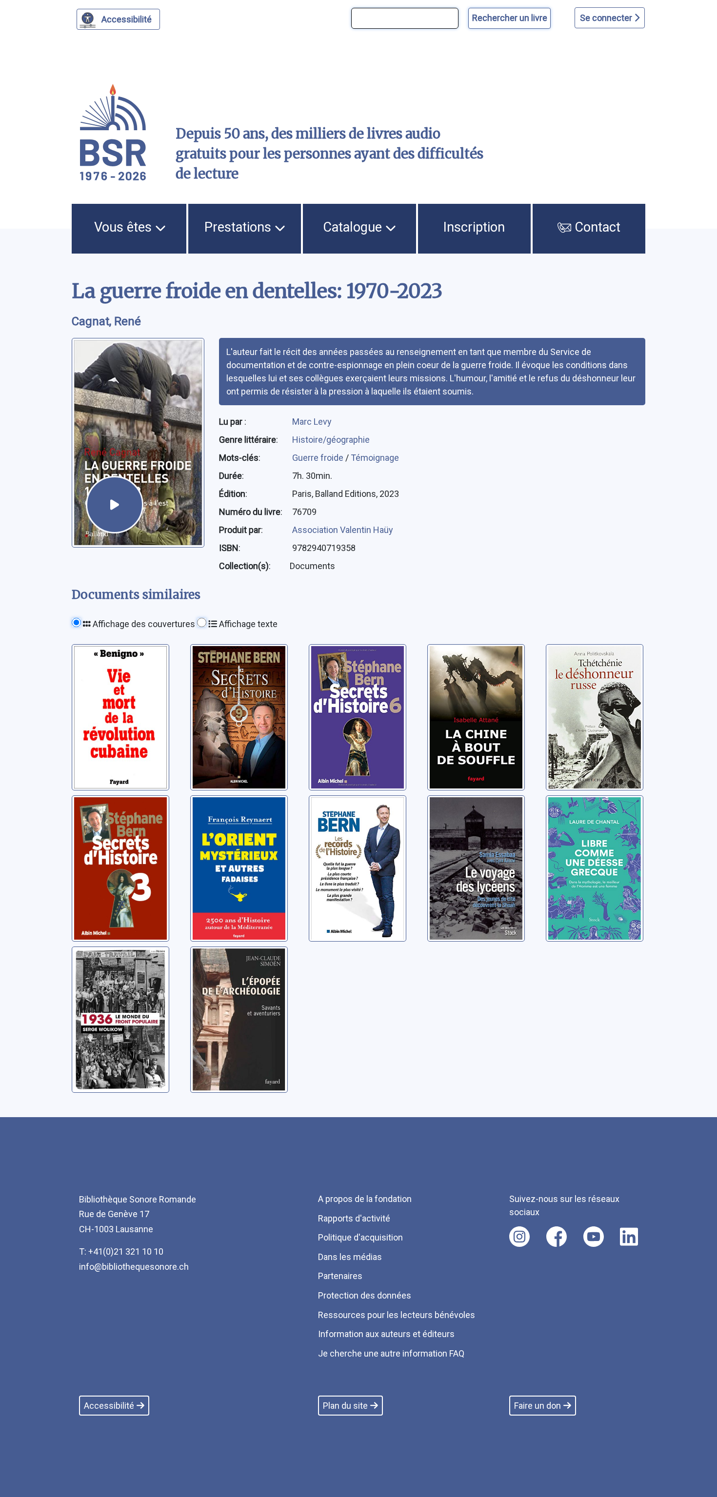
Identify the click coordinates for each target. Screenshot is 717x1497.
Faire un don (537, 1405)
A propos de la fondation (365, 1199)
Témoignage (375, 458)
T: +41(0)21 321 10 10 (121, 1251)
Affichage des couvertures (143, 624)
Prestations (239, 227)
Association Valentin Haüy (342, 530)
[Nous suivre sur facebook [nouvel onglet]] (556, 1236)
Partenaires (340, 1276)
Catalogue (354, 227)
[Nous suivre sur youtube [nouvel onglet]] (593, 1236)
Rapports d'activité (354, 1218)
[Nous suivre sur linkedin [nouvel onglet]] (629, 1236)
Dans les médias (350, 1257)
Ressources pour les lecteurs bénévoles (396, 1315)
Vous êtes (124, 227)
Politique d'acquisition (360, 1237)
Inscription (474, 227)
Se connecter (607, 18)
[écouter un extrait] (114, 504)
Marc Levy (312, 421)
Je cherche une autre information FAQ (391, 1353)
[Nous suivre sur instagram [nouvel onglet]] (519, 1236)
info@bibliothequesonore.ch (134, 1266)
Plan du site (345, 1405)
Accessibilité (126, 19)
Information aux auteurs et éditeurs (386, 1334)
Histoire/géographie (331, 439)
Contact (595, 227)
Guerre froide (318, 458)
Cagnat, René (106, 321)
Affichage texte (247, 624)
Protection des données (364, 1295)
